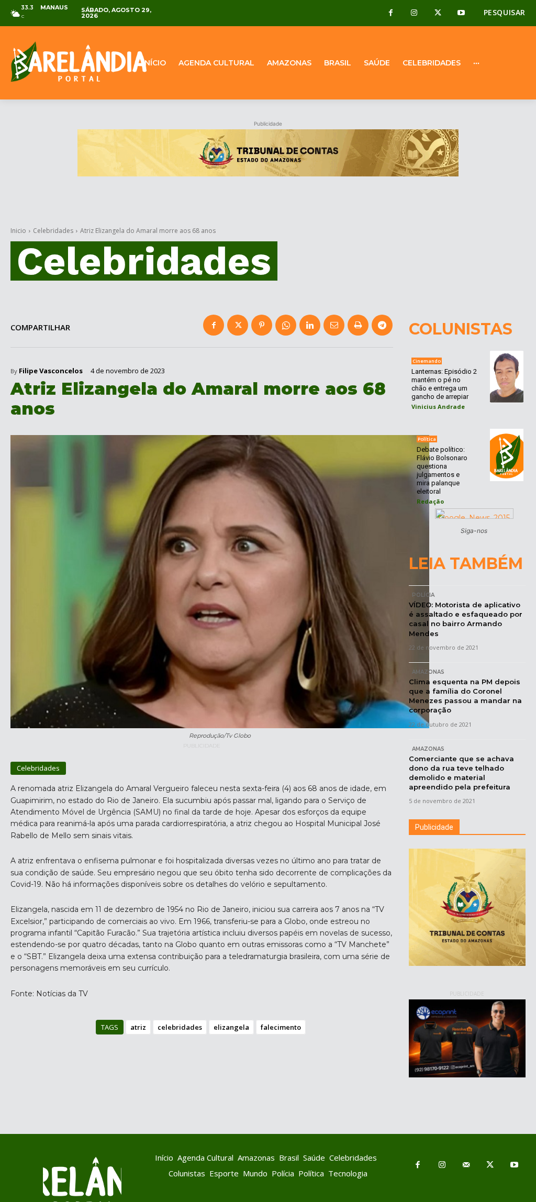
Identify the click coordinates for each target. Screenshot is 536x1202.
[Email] (333, 325)
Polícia (423, 595)
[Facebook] (391, 13)
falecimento (281, 1027)
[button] (505, 13)
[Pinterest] (261, 325)
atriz (138, 1027)
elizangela (231, 1027)
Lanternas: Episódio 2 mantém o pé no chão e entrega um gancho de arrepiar (444, 384)
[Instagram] (414, 13)
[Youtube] (461, 13)
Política (427, 439)
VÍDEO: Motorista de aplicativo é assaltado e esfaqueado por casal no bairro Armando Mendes (465, 619)
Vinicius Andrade (438, 406)
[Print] (358, 325)
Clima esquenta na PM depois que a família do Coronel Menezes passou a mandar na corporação (465, 696)
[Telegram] (382, 325)
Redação (430, 501)
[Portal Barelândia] (67, 61)
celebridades (180, 1027)
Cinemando (426, 361)
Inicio (18, 230)
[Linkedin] (309, 325)
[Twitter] (438, 13)
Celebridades (53, 230)
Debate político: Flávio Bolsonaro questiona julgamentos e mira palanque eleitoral (442, 470)
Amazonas (428, 672)
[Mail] (465, 1165)
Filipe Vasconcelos (51, 371)
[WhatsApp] (285, 325)
